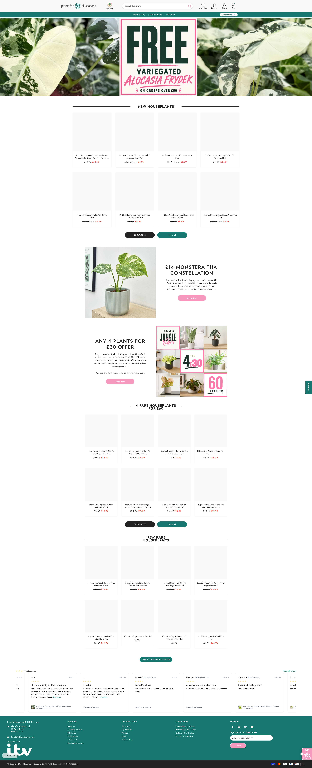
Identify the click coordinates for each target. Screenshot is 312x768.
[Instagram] (239, 726)
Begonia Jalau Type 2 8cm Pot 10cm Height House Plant (101, 584)
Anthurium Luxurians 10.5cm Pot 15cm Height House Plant (174, 505)
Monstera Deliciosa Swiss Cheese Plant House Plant (220, 216)
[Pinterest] (245, 726)
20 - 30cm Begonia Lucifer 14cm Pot (138, 636)
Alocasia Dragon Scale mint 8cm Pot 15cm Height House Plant (174, 452)
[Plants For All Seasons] (120, 282)
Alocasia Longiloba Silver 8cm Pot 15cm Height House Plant (137, 452)
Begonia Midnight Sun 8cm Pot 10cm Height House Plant (211, 584)
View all (172, 235)
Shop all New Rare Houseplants (156, 659)
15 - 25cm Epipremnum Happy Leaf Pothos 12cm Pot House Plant (135, 216)
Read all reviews (289, 671)
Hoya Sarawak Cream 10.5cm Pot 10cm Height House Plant (211, 505)
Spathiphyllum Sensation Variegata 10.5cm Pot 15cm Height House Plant (138, 505)
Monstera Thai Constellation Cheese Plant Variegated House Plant (134, 156)
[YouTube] (251, 726)
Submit (238, 746)
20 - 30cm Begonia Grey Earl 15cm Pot (210, 637)
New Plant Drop (229, 15)
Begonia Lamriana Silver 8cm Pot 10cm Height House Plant (137, 584)
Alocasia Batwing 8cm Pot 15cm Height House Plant (101, 505)
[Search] (157, 6)
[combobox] (154, 6)
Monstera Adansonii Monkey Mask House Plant (92, 216)
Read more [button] (52, 697)
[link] (52, 707)
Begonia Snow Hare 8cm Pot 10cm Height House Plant (101, 637)
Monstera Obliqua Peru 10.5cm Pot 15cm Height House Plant (101, 452)
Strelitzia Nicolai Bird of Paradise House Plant (177, 156)
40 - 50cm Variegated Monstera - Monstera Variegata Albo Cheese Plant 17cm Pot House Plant (92, 156)
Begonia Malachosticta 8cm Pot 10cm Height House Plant (174, 584)
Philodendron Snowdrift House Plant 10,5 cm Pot (210, 452)
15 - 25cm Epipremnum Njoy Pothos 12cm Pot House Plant (220, 156)
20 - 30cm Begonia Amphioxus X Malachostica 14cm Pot (174, 637)
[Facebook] (232, 726)
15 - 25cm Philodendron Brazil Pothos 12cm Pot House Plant (177, 216)
